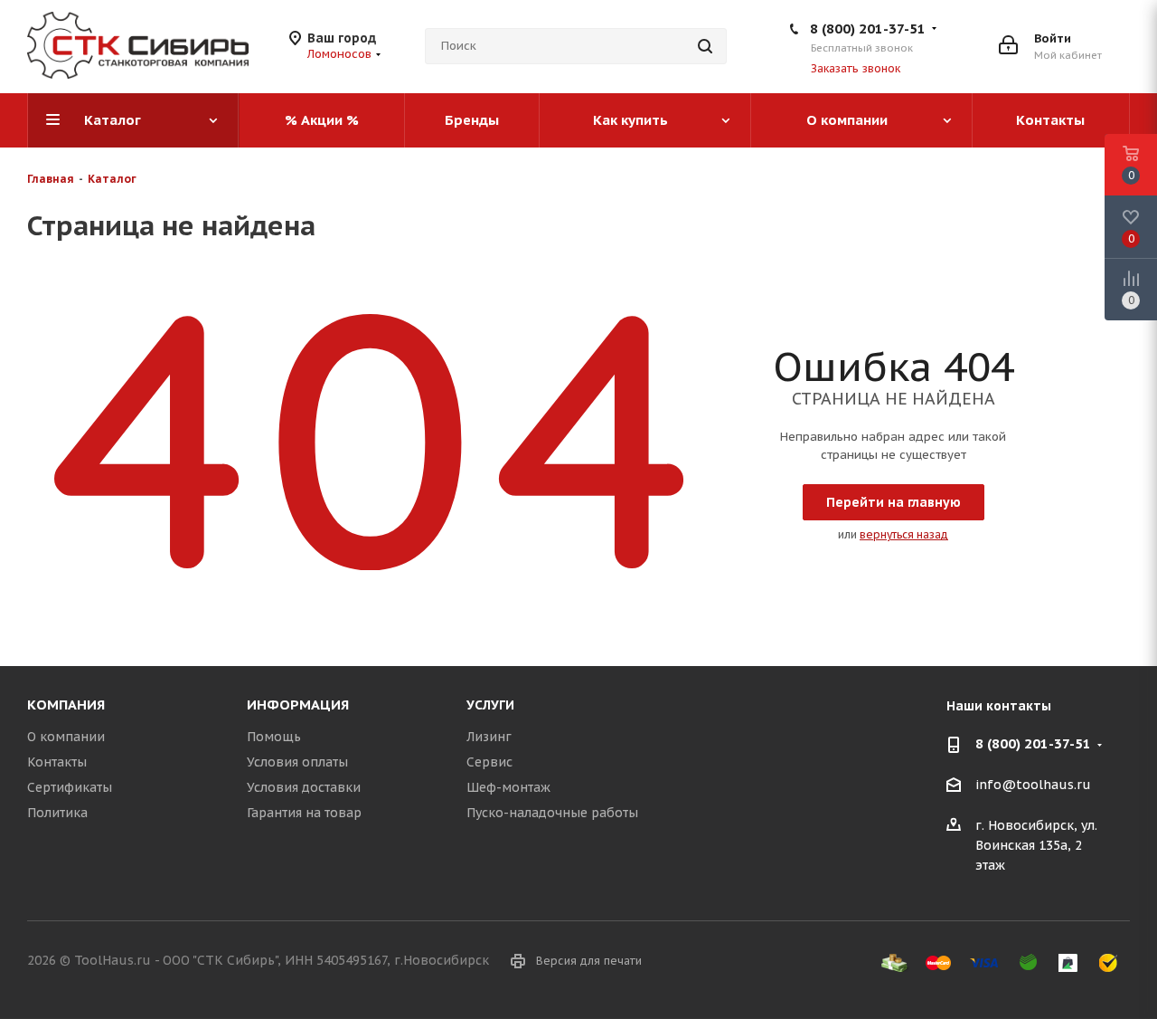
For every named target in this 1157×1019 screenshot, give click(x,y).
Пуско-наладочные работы (552, 813)
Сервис (489, 762)
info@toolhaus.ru (1033, 785)
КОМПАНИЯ (66, 704)
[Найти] (705, 46)
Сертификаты (69, 787)
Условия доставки (304, 787)
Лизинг (489, 737)
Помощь (274, 737)
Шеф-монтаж (508, 787)
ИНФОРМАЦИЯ (298, 704)
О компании (66, 737)
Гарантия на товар (304, 813)
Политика (57, 813)
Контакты (57, 762)
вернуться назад (904, 534)
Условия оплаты (297, 762)
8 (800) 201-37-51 (868, 28)
